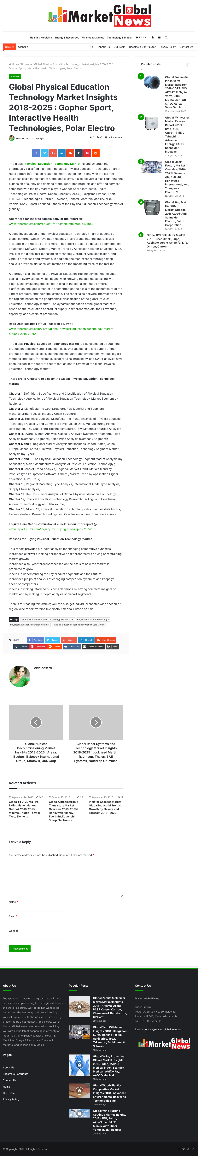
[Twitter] (183, 1149)
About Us (104, 46)
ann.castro (22, 138)
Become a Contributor (142, 46)
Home (15, 64)
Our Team (119, 46)
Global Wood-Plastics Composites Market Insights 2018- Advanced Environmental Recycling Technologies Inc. (109, 1093)
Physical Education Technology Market (52, 164)
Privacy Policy (168, 46)
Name (13, 901)
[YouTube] (188, 1149)
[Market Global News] (99, 15)
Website (14, 930)
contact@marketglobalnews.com (163, 1029)
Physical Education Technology (93, 619)
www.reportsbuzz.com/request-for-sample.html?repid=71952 (51, 224)
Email (13, 916)
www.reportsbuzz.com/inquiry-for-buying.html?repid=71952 (50, 529)
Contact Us (186, 46)
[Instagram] (192, 1149)
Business (26, 64)
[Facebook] (179, 1149)
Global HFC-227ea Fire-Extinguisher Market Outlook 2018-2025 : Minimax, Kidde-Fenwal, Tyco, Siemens (25, 809)
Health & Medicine (41, 37)
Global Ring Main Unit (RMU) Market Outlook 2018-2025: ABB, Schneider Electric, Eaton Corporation (176, 213)
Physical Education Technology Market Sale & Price (78, 624)
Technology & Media (119, 37)
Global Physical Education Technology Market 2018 (47, 619)
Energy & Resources (67, 37)
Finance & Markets (93, 37)
